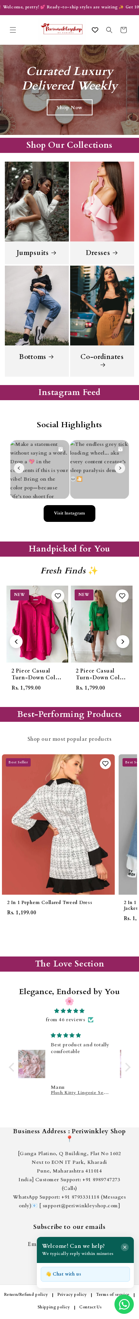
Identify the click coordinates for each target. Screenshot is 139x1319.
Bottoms (32, 357)
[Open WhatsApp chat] (124, 1304)
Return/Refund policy (26, 1294)
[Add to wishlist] (57, 595)
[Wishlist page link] (95, 30)
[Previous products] (16, 641)
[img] (69, 1010)
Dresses (98, 253)
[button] (13, 30)
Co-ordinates (102, 357)
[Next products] (122, 641)
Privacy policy (72, 1294)
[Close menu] (125, 1247)
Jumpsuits (32, 253)
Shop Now (70, 107)
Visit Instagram (69, 513)
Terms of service (113, 1294)
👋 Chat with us (63, 1274)
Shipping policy (53, 1307)
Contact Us (90, 1307)
